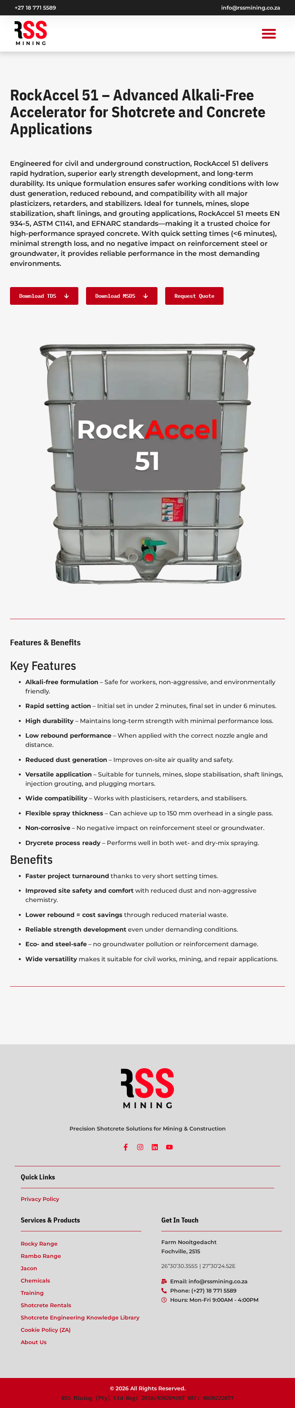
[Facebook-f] (125, 1147)
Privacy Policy (40, 1199)
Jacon (29, 1268)
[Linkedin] (154, 1147)
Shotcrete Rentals (46, 1305)
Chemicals (35, 1280)
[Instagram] (140, 1147)
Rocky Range (39, 1243)
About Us (33, 1342)
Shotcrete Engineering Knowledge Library (80, 1317)
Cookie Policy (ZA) (46, 1329)
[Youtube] (169, 1147)
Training (32, 1292)
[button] (268, 33)
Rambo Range (41, 1256)
